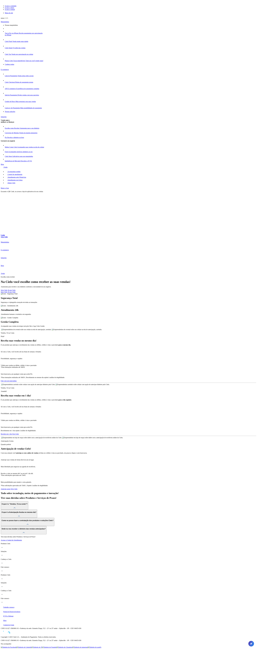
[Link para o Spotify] (94, 647)
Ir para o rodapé (10, 9)
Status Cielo (11, 183)
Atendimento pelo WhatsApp (16, 177)
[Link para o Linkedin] (23, 647)
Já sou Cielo (11, 290)
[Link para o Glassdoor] (64, 647)
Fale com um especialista (9, 381)
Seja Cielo (4, 290)
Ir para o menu (9, 8)
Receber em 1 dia (6, 434)
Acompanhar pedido (13, 171)
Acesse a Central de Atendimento (11, 540)
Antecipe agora (5, 489)
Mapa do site (9, 13)
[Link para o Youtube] (49, 647)
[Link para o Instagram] (80, 647)
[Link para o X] (36, 647)
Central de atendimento (14, 174)
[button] (4, 18)
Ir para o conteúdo (10, 6)
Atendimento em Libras (14, 180)
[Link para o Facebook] (8, 647)
